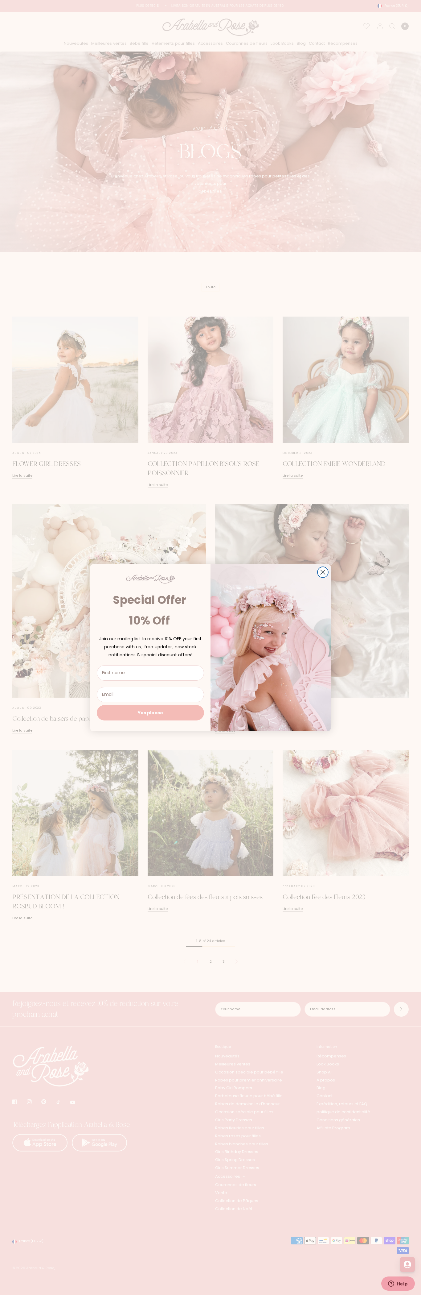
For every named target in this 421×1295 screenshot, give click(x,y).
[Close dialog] (322, 572)
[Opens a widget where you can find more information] (398, 1284)
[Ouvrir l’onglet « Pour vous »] (407, 1264)
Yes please (150, 713)
